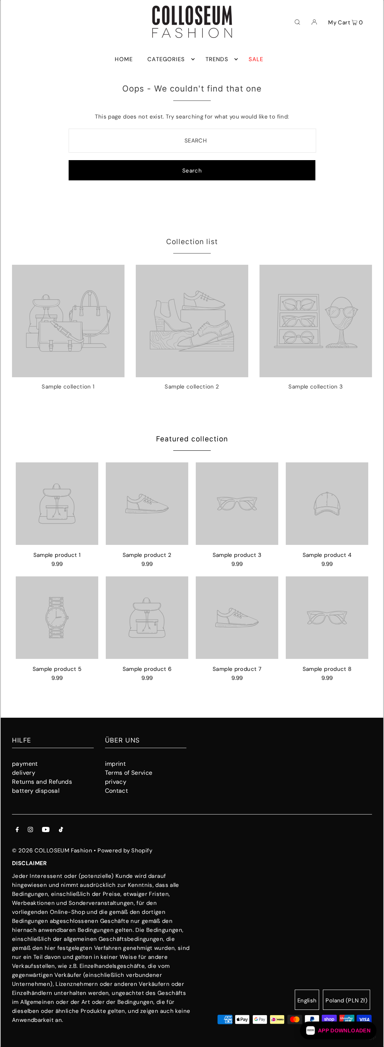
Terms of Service (129, 773)
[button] (338, 1031)
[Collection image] (68, 374)
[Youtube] (46, 830)
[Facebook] (17, 830)
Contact (116, 791)
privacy (116, 782)
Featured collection (192, 439)
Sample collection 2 (192, 386)
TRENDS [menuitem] (217, 59)
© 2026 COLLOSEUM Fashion (52, 850)
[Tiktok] (61, 830)
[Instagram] (30, 830)
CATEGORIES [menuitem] (166, 59)
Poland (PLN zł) (347, 1000)
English (307, 1000)
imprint (115, 764)
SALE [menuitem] (256, 59)
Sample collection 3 (315, 386)
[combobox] (192, 141)
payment (25, 764)
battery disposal (36, 791)
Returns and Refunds (42, 782)
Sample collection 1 (68, 386)
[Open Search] (297, 22)
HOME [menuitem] (124, 59)
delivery (23, 773)
